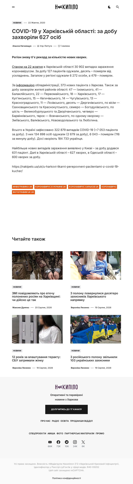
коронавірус (109, 187)
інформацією (25, 85)
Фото (60, 433)
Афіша (51, 433)
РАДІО (55, 421)
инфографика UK (22, 187)
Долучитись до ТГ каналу (66, 409)
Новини (17, 23)
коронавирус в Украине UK (50, 187)
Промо (100, 433)
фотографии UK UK (23, 192)
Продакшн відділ (81, 421)
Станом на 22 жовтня (27, 66)
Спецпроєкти (37, 433)
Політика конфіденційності (66, 478)
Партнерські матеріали (79, 433)
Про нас (45, 421)
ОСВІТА (64, 421)
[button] (13, 7)
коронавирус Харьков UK (83, 187)
